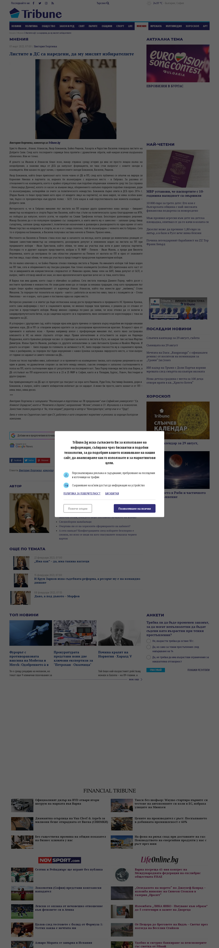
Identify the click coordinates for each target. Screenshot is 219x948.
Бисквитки (112, 493)
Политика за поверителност (81, 493)
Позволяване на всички (134, 508)
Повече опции (77, 508)
